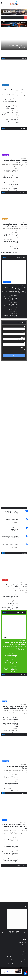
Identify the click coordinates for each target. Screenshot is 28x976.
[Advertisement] (14, 492)
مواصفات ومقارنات (21, 257)
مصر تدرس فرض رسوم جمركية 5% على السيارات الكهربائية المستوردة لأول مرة (10, 669)
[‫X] (15, 935)
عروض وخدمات (23, 734)
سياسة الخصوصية (22, 942)
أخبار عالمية (23, 553)
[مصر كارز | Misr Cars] (14, 3)
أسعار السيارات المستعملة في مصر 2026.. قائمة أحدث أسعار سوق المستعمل (10, 725)
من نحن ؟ (24, 944)
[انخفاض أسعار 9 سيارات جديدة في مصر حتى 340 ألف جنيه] (23, 531)
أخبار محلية (24, 58)
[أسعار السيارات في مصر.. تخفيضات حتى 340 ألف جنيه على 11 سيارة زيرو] (23, 539)
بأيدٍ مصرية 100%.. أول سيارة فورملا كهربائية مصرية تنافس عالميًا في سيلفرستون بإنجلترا (10, 853)
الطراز (23, 342)
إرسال (14, 355)
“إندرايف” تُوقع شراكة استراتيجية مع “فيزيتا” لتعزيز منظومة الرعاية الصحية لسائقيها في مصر (14, 826)
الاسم (23, 326)
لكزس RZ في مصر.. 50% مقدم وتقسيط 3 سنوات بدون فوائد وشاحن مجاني (10, 662)
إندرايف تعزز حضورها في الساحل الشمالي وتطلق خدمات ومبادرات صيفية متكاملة (11, 846)
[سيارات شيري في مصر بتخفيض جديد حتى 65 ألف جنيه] (23, 522)
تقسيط (22, 350)
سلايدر (12, 954)
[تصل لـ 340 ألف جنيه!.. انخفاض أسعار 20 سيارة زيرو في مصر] (14, 42)
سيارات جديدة (23, 192)
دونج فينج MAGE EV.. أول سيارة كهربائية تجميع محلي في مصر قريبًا (10, 655)
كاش (23, 349)
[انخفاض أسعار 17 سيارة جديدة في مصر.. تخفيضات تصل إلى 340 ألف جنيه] (23, 514)
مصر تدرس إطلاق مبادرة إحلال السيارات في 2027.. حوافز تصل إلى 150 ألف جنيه (10, 121)
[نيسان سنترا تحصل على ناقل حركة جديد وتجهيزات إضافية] (23, 547)
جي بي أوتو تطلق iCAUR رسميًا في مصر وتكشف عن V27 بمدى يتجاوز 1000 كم (10, 241)
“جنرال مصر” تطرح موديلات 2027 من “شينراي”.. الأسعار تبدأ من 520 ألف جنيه (10, 177)
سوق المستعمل (23, 674)
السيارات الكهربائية (21, 612)
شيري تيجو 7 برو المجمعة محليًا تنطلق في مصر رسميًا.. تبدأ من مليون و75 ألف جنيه (10, 101)
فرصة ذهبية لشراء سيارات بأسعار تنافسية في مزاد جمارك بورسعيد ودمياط (10, 860)
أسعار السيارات (23, 128)
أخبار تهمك (23, 793)
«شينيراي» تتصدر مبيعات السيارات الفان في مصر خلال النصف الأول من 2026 (10, 114)
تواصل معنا (24, 946)
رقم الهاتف (22, 331)
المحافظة (22, 337)
